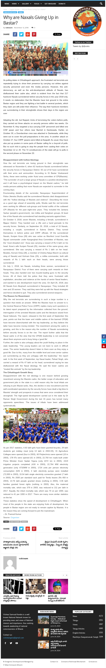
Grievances (93, 662)
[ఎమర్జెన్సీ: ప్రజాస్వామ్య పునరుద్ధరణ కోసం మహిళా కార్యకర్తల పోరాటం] (13, 586)
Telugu (75, 620)
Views (14, 4)
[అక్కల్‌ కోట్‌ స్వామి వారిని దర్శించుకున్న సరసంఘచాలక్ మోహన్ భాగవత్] (43, 644)
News (7, 4)
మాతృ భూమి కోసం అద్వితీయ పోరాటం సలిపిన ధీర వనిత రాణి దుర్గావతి (59, 631)
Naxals (24, 522)
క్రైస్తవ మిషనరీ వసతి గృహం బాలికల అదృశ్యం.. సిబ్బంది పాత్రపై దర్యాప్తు (54, 544)
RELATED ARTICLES (13, 575)
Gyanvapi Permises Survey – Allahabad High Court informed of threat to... (59, 620)
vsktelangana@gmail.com (13, 638)
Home (5, 9)
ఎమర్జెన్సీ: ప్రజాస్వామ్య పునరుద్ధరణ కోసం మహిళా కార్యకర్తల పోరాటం (12, 598)
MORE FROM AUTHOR (33, 575)
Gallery (25, 4)
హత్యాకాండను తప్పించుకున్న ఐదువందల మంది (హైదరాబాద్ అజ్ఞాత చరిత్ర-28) (16, 544)
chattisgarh (15, 522)
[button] (101, 4)
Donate (62, 4)
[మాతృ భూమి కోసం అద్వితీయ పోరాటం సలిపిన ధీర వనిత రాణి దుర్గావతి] (43, 632)
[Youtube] (17, 643)
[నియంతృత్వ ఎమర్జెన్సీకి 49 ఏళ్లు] (36, 586)
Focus (36, 4)
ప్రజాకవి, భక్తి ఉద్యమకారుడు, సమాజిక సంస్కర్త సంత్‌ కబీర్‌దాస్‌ (57, 598)
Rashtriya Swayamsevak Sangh (85, 637)
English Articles (10, 12)
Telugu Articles (54, 593)
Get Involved (50, 4)
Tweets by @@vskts (81, 46)
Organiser (15, 517)
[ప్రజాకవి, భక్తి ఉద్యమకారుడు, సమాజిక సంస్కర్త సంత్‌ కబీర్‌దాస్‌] (58, 586)
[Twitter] (11, 643)
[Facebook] (6, 643)
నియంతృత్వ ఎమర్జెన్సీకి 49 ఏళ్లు (35, 597)
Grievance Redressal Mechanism (73, 662)
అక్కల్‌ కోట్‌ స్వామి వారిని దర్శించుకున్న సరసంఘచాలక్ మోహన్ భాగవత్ (59, 644)
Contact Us (54, 662)
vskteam (9, 28)
